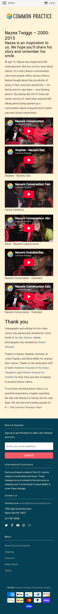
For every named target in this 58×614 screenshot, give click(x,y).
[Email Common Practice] (29, 525)
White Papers (11, 564)
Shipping (9, 552)
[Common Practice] (29, 16)
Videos (8, 570)
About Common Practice (17, 545)
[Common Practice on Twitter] (6, 525)
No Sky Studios (23, 337)
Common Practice (23, 587)
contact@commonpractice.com (35, 503)
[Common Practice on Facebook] (12, 525)
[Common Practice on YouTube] (18, 525)
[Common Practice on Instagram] (24, 525)
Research (10, 558)
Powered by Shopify (41, 587)
